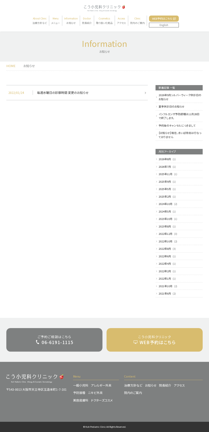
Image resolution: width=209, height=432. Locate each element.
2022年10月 (165, 241)
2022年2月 (165, 271)
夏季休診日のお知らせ (172, 106)
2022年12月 (165, 234)
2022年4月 (165, 264)
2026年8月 (165, 159)
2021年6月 (165, 293)
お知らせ (150, 385)
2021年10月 (165, 286)
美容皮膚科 (80, 400)
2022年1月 (165, 278)
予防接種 (79, 392)
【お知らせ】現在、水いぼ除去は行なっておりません (180, 135)
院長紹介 (165, 385)
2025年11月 (165, 174)
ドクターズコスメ (102, 400)
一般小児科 (80, 385)
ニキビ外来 (95, 392)
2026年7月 (165, 167)
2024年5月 (165, 211)
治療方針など (133, 385)
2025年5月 (165, 189)
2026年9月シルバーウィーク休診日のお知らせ (180, 97)
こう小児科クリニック (157, 339)
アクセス (179, 385)
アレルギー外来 (101, 385)
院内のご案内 (133, 392)
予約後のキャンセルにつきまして (177, 125)
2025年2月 (165, 196)
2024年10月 (165, 204)
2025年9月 (165, 181)
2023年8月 (165, 226)
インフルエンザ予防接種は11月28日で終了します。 (179, 116)
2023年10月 (165, 219)
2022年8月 (165, 249)
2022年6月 (165, 256)
